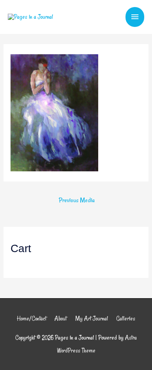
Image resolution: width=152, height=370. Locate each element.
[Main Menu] (134, 17)
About (61, 318)
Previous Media (77, 200)
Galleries (125, 318)
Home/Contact (31, 318)
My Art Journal (91, 318)
